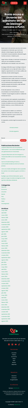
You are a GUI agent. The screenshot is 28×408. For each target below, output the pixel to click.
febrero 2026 (4, 217)
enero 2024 (4, 276)
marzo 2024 (4, 271)
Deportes (3, 187)
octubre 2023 (4, 283)
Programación (14, 379)
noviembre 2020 (5, 316)
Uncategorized (5, 203)
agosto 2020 (4, 321)
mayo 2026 (4, 210)
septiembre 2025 (5, 229)
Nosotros (14, 375)
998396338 (16, 388)
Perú (2, 196)
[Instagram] (12, 344)
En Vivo (14, 3)
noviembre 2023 (5, 281)
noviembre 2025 (5, 224)
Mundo (4, 30)
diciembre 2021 (5, 307)
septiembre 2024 (5, 257)
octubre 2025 (4, 227)
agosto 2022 (4, 290)
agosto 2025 (4, 231)
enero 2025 (4, 248)
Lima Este (3, 192)
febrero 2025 (4, 246)
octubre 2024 (4, 255)
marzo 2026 (4, 215)
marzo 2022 (4, 300)
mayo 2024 (4, 267)
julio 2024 (3, 262)
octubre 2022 (4, 288)
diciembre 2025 (5, 222)
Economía (4, 189)
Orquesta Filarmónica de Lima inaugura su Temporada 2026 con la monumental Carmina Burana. (13, 156)
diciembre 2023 (5, 278)
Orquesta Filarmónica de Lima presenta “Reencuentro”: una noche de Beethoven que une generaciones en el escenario (13, 149)
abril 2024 (3, 269)
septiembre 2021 (5, 314)
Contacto (14, 378)
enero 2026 (4, 220)
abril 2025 (3, 241)
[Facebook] (9, 344)
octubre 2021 (4, 311)
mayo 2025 (4, 238)
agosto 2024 (4, 260)
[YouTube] (16, 344)
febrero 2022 (4, 302)
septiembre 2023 (5, 286)
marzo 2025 (4, 243)
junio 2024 (4, 264)
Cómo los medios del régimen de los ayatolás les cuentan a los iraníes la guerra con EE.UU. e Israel (13, 171)
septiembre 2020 (5, 319)
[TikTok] (19, 344)
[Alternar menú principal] (25, 3)
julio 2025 (3, 234)
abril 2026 (3, 213)
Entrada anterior (14, 127)
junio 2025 (4, 236)
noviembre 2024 (5, 253)
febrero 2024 (4, 274)
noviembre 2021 (5, 309)
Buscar (3, 138)
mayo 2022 (4, 295)
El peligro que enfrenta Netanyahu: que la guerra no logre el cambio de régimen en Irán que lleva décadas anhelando (13, 178)
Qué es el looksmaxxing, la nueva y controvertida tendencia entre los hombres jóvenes (12, 164)
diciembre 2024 (5, 250)
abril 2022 (3, 297)
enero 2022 (4, 304)
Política (3, 199)
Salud (2, 201)
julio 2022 (3, 293)
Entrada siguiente (14, 131)
